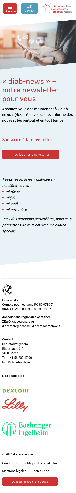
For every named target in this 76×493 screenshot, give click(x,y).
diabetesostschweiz (46, 326)
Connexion (9, 463)
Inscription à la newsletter (30, 154)
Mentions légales (14, 471)
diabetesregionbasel (16, 326)
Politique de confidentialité (42, 463)
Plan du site (41, 471)
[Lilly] (15, 405)
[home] (57, 8)
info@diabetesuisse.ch (18, 362)
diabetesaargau (23, 321)
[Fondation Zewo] (7, 290)
